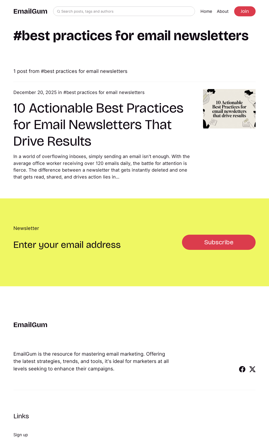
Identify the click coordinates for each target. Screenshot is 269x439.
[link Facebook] (242, 371)
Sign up (20, 434)
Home (206, 11)
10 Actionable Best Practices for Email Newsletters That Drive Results (98, 124)
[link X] (252, 371)
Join (245, 11)
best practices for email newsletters (105, 92)
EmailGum (30, 11)
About (223, 11)
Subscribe (218, 242)
